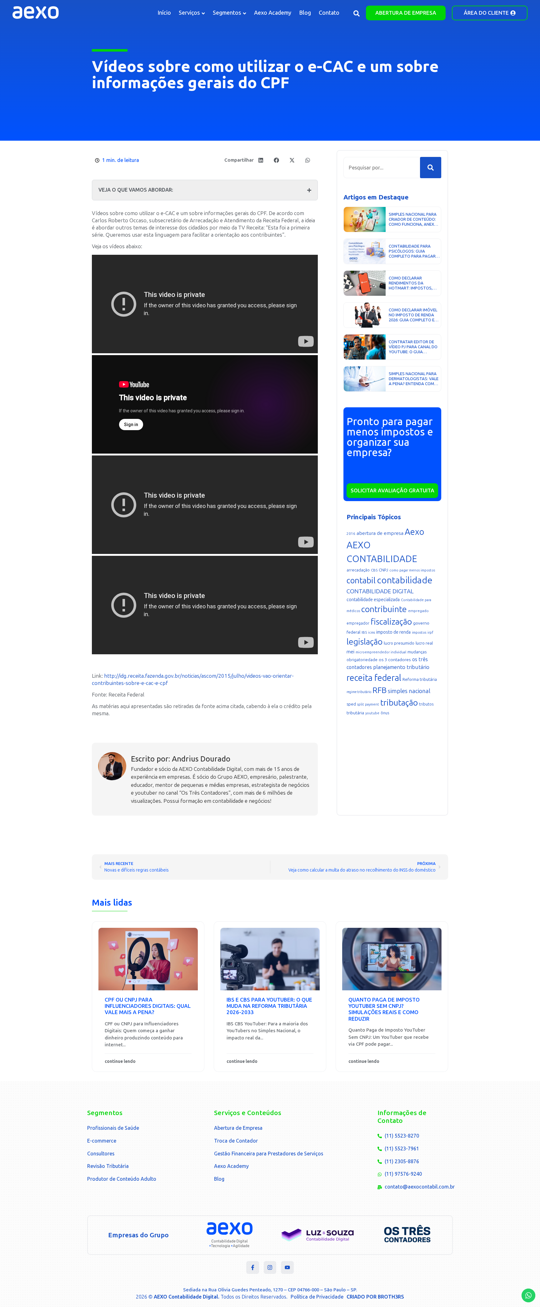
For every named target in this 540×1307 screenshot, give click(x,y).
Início (164, 12)
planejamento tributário (401, 667)
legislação (364, 642)
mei (350, 652)
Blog (305, 12)
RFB (379, 690)
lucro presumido (399, 643)
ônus (385, 713)
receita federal (374, 678)
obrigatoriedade (362, 659)
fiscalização (391, 622)
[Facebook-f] (252, 1267)
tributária (355, 713)
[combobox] (381, 167)
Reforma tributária (419, 679)
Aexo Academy (272, 12)
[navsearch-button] (356, 14)
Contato (329, 12)
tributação (399, 703)
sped (351, 704)
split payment (368, 704)
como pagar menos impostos (412, 570)
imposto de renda (393, 632)
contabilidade (404, 580)
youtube (372, 713)
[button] (261, 160)
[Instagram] (270, 1267)
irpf (430, 632)
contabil (361, 581)
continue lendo (120, 1061)
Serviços (189, 12)
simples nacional (409, 691)
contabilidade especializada (373, 599)
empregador (358, 623)
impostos (419, 633)
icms (371, 633)
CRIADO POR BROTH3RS (375, 1297)
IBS (364, 632)
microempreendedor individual (381, 652)
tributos (426, 704)
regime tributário (359, 692)
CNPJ (383, 570)
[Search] (430, 167)
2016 (351, 533)
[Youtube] (287, 1267)
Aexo (414, 532)
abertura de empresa (380, 533)
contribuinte (384, 609)
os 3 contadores (395, 659)
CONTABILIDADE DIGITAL (380, 591)
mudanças (417, 652)
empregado (418, 611)
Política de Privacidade (317, 1297)
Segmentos (227, 12)
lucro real (424, 643)
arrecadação (358, 570)
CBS (374, 570)
